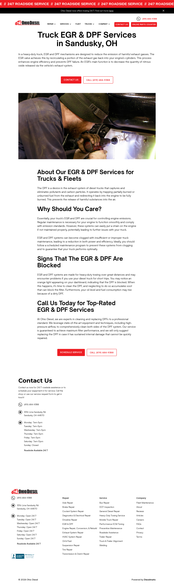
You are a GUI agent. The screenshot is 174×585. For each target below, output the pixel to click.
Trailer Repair (105, 536)
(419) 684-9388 (31, 404)
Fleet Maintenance (145, 502)
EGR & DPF (67, 524)
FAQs (138, 524)
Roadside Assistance (108, 532)
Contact (140, 528)
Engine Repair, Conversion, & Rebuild (79, 528)
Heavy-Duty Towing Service (112, 515)
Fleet (78, 24)
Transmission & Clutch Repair (75, 553)
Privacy (139, 532)
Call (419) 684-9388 (98, 80)
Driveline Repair (69, 519)
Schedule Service (71, 352)
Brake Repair (68, 507)
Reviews (140, 511)
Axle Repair (67, 502)
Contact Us (122, 24)
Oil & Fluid (66, 541)
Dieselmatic (150, 579)
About (139, 507)
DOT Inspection (106, 507)
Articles (139, 515)
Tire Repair (67, 549)
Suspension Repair (71, 545)
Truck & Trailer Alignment (111, 541)
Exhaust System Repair (72, 532)
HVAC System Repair (72, 536)
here (111, 10)
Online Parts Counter (144, 24)
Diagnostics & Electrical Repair (76, 515)
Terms (139, 536)
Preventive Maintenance (110, 528)
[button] (51, 24)
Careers (140, 519)
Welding (103, 545)
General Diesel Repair (109, 511)
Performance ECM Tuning (111, 524)
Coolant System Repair (73, 511)
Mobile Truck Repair (108, 519)
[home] (27, 22)
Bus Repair (104, 502)
